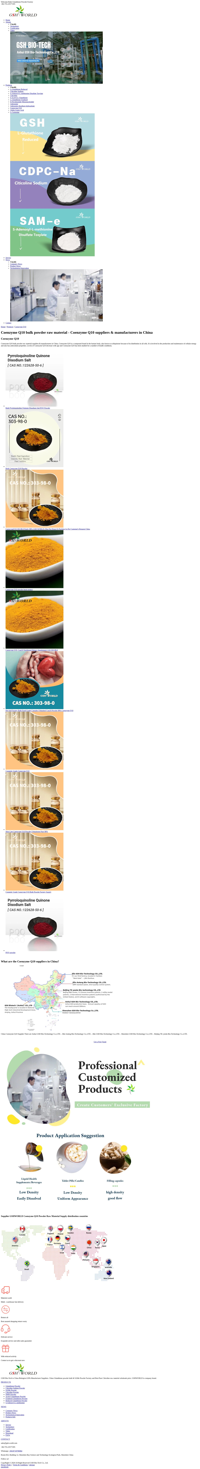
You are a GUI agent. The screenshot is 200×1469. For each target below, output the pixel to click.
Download (9, 1433)
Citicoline (13, 96)
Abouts (8, 22)
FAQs (8, 1435)
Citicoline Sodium (16, 91)
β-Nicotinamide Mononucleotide (22, 102)
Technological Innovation (19, 268)
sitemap (32, 1465)
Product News (15, 266)
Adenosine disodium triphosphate (22, 106)
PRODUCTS (6, 1382)
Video (12, 30)
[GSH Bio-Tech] (23, 16)
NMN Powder (11, 1394)
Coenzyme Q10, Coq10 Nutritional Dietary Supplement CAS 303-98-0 (32, 650)
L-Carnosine (14, 112)
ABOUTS (5, 1421)
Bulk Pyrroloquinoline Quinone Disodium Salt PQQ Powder (28, 408)
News (8, 260)
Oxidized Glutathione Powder (16, 1399)
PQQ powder (10, 953)
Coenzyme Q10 (16, 108)
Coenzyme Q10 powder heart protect (19, 590)
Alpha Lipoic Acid (17, 110)
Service (8, 258)
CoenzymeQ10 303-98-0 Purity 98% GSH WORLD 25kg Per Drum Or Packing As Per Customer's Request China (48, 529)
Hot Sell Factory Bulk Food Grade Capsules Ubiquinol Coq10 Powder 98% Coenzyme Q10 (39, 711)
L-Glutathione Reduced (18, 89)
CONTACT (5, 1439)
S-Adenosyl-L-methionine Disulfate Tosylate (26, 93)
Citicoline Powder (12, 1392)
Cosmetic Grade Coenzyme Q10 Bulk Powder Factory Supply (28, 892)
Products (9, 85)
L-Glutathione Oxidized (19, 100)
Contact (8, 323)
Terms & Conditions (20, 1465)
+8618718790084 (15, 1451)
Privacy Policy (6, 1465)
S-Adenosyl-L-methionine (15, 1403)
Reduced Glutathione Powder (16, 1401)
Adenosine (14, 104)
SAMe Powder (11, 1390)
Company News (16, 264)
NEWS (3, 1407)
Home (8, 20)
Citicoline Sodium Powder (15, 1388)
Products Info (10, 1417)
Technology (14, 26)
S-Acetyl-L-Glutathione (19, 98)
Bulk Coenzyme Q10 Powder (16, 469)
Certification (14, 28)
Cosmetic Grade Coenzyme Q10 (17, 771)
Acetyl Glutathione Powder (16, 1396)
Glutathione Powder (13, 1386)
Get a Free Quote (100, 1042)
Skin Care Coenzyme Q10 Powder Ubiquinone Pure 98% (27, 832)
